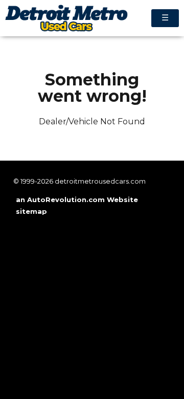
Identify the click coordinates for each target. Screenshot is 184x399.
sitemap (31, 211)
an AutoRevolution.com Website (77, 199)
